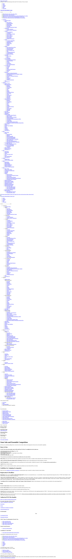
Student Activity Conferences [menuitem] (11, 30)
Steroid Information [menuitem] (10, 118)
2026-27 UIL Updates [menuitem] (8, 169)
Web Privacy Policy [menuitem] (6, 550)
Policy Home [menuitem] (7, 168)
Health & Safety (7, 310)
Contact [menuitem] (4, 6)
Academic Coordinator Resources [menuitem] (12, 270)
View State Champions (4, 439)
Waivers (6, 378)
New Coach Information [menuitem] (11, 64)
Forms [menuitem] (8, 71)
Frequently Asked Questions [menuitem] (11, 179)
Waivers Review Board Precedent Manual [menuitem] (14, 178)
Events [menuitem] (8, 67)
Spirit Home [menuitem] (7, 151)
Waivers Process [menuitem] (9, 174)
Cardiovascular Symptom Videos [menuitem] (12, 121)
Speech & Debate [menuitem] (7, 58)
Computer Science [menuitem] (10, 41)
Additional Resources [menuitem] (10, 79)
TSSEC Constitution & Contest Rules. (6, 502)
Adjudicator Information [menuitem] (11, 52)
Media (4, 364)
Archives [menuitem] (8, 78)
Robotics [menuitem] (8, 44)
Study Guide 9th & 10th (7, 521)
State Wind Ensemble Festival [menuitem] (12, 340)
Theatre (6, 236)
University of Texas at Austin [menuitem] (7, 552)
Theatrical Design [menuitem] (10, 49)
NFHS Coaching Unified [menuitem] (9, 160)
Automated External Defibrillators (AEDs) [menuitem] (14, 316)
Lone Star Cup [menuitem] (7, 81)
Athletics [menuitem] (4, 82)
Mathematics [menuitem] (9, 42)
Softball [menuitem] (8, 91)
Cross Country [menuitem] (9, 87)
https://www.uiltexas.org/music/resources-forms (8, 499)
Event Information (6, 404)
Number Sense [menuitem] (9, 43)
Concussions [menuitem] (9, 317)
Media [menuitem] (4, 161)
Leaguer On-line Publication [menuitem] (9, 166)
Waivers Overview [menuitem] (10, 379)
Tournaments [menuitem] (9, 63)
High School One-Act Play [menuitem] (11, 47)
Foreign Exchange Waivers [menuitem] (11, 177)
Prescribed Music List (8, 342)
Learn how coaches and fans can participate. (7, 557)
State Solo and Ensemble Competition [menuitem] (13, 341)
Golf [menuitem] (7, 89)
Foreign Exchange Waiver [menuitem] (11, 383)
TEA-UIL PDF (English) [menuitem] (11, 187)
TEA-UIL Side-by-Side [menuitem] (8, 185)
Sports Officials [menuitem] (7, 112)
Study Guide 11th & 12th (7, 522)
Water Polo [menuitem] (8, 293)
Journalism (7, 245)
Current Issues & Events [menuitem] (11, 222)
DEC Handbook (7, 396)
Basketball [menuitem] (8, 86)
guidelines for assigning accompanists (12, 470)
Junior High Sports (8, 295)
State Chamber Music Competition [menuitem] (12, 139)
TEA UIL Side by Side (9, 392)
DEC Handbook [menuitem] (7, 190)
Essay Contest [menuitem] (9, 34)
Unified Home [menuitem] (7, 159)
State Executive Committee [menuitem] (9, 182)
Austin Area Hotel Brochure (7, 528)
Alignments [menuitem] (9, 77)
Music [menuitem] (4, 131)
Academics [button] (5, 205)
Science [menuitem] (8, 45)
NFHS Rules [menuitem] (7, 152)
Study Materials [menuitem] (9, 75)
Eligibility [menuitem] (6, 172)
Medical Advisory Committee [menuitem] (12, 117)
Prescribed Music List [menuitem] (8, 142)
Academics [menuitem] (4, 19)
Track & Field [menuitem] (9, 95)
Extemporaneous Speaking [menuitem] (11, 59)
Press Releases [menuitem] (7, 367)
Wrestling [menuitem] (8, 110)
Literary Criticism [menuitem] (10, 35)
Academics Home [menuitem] (8, 20)
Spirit (4, 351)
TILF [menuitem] (5, 80)
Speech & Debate (8, 250)
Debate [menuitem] (8, 61)
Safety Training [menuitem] (9, 116)
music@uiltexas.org (3, 430)
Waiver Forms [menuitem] (9, 176)
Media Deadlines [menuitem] (7, 163)
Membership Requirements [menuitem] (9, 390)
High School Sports (8, 280)
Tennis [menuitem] (8, 94)
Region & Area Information (9, 345)
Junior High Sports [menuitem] (8, 98)
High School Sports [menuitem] (8, 84)
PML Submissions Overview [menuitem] (11, 143)
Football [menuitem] (8, 88)
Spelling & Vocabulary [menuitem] (10, 38)
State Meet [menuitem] (8, 26)
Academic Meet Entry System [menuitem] (12, 27)
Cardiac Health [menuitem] (9, 120)
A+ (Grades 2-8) (8, 258)
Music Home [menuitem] (7, 132)
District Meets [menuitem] (9, 24)
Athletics (4, 277)
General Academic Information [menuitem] (12, 73)
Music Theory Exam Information (8, 523)
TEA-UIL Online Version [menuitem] (11, 186)
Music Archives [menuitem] (7, 147)
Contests (6, 219)
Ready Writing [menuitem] (9, 36)
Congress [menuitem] (8, 62)
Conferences (7, 215)
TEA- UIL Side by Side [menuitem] (9, 154)
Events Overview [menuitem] (5, 410)
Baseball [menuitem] (8, 85)
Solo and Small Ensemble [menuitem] (11, 137)
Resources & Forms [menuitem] (8, 148)
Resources (7, 265)
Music (4, 403)
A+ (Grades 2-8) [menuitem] (7, 65)
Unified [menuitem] (4, 158)
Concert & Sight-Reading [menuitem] (11, 138)
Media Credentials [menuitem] (8, 165)
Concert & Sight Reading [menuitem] (7, 415)
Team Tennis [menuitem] (9, 93)
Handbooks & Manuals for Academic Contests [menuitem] (14, 74)
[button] (0, 195)
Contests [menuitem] (6, 31)
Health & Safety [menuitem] (7, 114)
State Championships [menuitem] (8, 156)
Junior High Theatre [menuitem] (10, 48)
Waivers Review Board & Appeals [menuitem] (12, 175)
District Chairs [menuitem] (7, 123)
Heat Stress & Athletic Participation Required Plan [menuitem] (15, 122)
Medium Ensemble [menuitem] (10, 136)
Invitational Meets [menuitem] (10, 23)
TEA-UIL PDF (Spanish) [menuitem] (11, 188)
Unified (4, 360)
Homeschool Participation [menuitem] (9, 391)
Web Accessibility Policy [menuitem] (7, 551)
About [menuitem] (4, 4)
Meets (6, 207)
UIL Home (4, 402)
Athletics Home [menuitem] (7, 83)
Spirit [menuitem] (3, 150)
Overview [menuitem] (8, 208)
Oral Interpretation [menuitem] (10, 60)
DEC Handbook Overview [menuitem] (11, 191)
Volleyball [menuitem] (8, 96)
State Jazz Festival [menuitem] (10, 339)
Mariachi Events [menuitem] (5, 412)
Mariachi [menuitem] (8, 135)
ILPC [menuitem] (8, 56)
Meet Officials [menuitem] (9, 22)
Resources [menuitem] (8, 57)
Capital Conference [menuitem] (10, 29)
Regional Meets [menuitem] (9, 25)
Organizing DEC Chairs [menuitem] (11, 192)
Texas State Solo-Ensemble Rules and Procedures (11, 532)
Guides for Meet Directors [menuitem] (11, 69)
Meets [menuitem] (6, 21)
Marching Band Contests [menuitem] (7, 411)
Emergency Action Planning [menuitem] (11, 115)
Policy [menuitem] (4, 167)
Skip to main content (3, 0)
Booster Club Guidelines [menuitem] (9, 125)
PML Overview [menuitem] (9, 343)
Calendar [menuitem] (4, 5)
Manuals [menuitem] (6, 127)
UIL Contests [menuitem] (9, 55)
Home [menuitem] (4, 3)
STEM (6, 228)
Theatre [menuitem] (6, 46)
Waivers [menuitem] (6, 124)
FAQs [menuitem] (6, 155)
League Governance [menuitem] (8, 180)
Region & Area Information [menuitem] (9, 144)
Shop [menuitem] (3, 7)
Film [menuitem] (7, 51)
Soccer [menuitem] (8, 90)
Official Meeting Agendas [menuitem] (9, 181)
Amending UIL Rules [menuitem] (8, 183)
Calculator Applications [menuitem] (11, 40)
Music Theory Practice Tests (7, 524)
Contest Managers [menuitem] (10, 53)
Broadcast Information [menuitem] (8, 164)
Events (6, 331)
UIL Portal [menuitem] (4, 8)
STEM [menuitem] (6, 39)
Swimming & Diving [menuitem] (10, 92)
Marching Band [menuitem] (9, 134)
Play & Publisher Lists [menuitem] (10, 50)
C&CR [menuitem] (6, 153)
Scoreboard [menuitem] (6, 129)
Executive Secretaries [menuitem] (10, 145)
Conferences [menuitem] (7, 28)
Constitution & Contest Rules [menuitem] (9, 170)
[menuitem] (9, 14)
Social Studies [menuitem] (9, 37)
